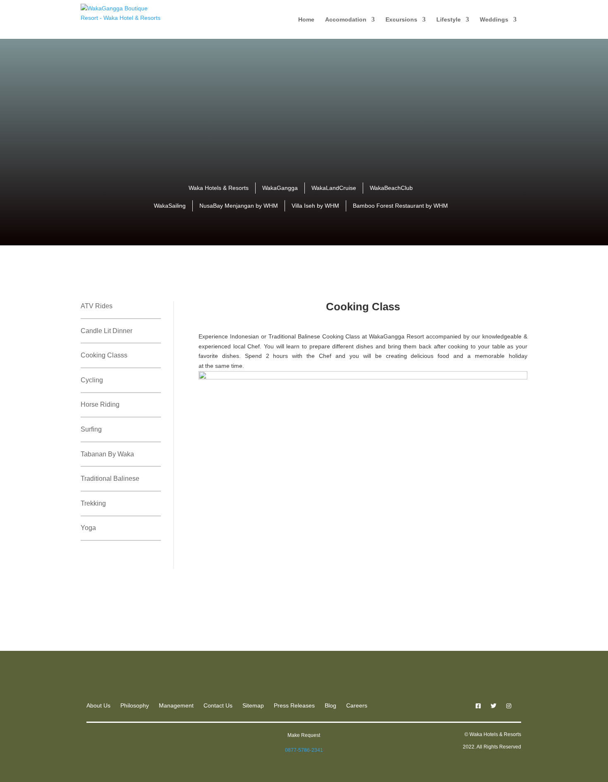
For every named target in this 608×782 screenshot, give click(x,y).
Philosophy (134, 705)
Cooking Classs (104, 355)
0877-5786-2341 (304, 750)
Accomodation (345, 20)
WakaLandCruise (333, 188)
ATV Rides (97, 305)
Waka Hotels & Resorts (219, 188)
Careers (356, 705)
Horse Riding (100, 404)
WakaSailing (170, 205)
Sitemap (253, 705)
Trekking (93, 503)
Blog (330, 705)
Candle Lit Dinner (106, 330)
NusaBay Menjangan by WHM (238, 205)
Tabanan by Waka (107, 454)
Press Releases (294, 705)
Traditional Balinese (110, 478)
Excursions (401, 20)
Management (176, 705)
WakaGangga (280, 188)
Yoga (88, 527)
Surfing (91, 429)
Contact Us (217, 705)
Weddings (494, 20)
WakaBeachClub (391, 188)
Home (306, 20)
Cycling (92, 380)
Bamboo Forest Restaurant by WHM (400, 205)
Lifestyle (448, 20)
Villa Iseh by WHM (315, 205)
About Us (98, 705)
